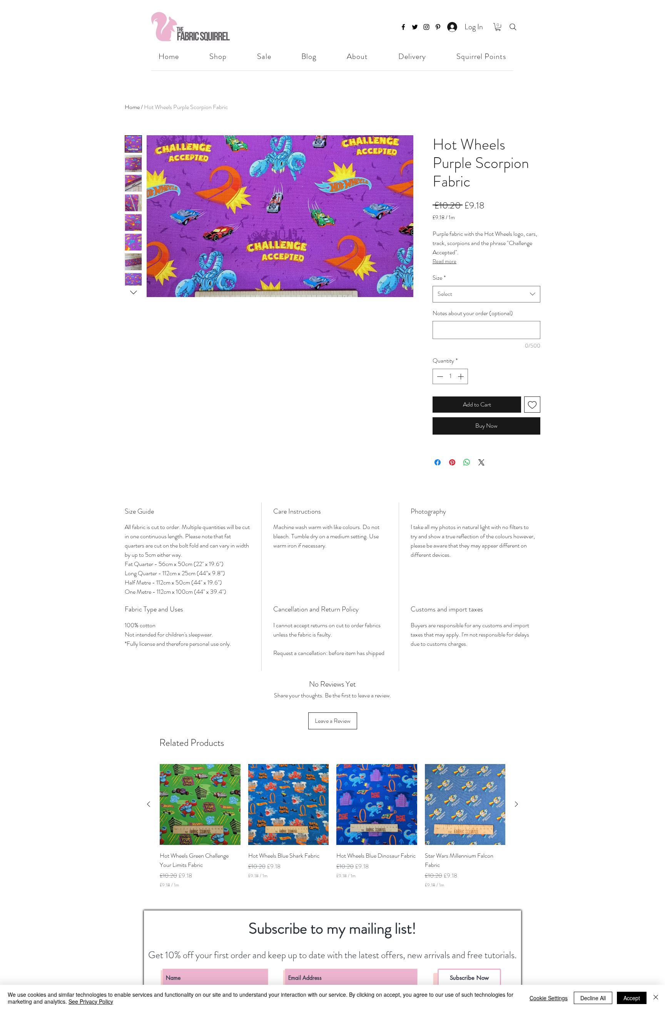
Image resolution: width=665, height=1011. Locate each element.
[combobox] (486, 294)
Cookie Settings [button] (549, 998)
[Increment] (461, 376)
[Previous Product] (148, 804)
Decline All (593, 998)
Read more (444, 261)
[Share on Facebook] (437, 462)
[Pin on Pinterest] (452, 462)
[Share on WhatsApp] (466, 462)
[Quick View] (200, 804)
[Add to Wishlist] (532, 404)
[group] (332, 831)
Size (439, 277)
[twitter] (415, 27)
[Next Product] (516, 804)
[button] (498, 27)
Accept (631, 998)
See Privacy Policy (91, 1001)
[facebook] (403, 27)
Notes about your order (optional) (473, 313)
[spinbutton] (450, 376)
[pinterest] (438, 27)
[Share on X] (481, 462)
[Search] (513, 27)
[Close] (655, 998)
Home (132, 106)
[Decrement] (439, 376)
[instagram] (426, 27)
